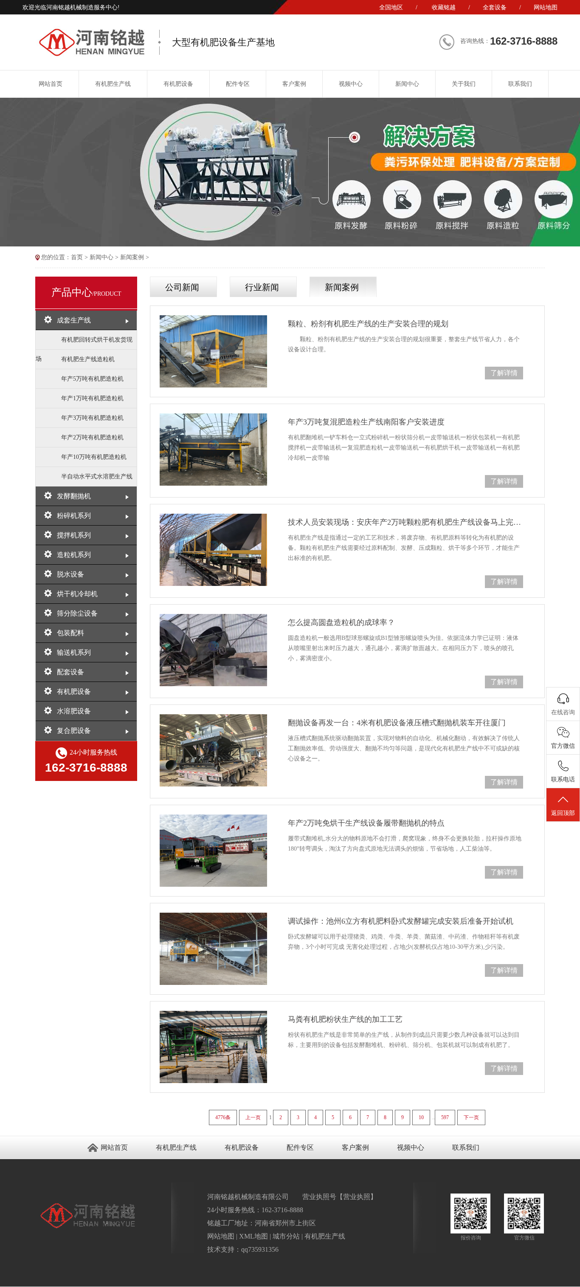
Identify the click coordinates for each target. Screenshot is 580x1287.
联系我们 (520, 84)
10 (421, 1117)
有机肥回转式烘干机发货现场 (84, 343)
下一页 (471, 1117)
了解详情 (504, 372)
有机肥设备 (178, 84)
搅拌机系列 (74, 535)
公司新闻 (182, 287)
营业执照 (356, 1196)
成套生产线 (74, 320)
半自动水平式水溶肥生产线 (96, 476)
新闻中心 (407, 84)
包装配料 (70, 632)
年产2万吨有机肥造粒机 (92, 437)
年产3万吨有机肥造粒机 (92, 418)
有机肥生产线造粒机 (88, 359)
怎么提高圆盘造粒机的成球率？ (341, 622)
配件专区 (238, 84)
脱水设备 (70, 574)
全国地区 (391, 7)
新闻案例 (132, 257)
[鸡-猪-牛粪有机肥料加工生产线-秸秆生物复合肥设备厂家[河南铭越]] (91, 54)
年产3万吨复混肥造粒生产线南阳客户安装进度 (366, 422)
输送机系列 (74, 652)
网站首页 (50, 84)
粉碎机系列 (74, 515)
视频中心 (351, 84)
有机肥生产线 (113, 84)
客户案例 (294, 84)
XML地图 (253, 1236)
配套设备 (70, 672)
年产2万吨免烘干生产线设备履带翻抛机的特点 (366, 823)
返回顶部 (563, 813)
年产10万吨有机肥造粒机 (94, 457)
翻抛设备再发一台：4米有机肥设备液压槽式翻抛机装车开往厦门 (397, 722)
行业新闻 (262, 287)
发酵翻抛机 (74, 496)
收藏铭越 (444, 7)
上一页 (253, 1117)
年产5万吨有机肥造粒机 (92, 379)
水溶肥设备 (74, 711)
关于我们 (464, 84)
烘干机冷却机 (77, 593)
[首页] (38, 257)
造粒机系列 (74, 554)
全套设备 (495, 7)
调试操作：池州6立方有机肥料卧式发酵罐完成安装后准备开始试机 (400, 921)
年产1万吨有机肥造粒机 (92, 398)
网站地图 (545, 7)
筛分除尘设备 (77, 613)
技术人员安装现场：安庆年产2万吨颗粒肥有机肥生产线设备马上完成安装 (405, 522)
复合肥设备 (74, 730)
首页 (77, 257)
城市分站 (286, 1236)
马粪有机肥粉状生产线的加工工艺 (345, 1019)
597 (445, 1117)
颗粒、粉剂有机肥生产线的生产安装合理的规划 (368, 324)
